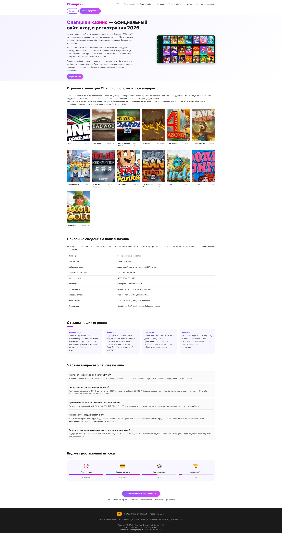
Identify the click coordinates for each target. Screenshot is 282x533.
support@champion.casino (138, 530)
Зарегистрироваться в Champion (141, 493)
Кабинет (72, 11)
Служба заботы (146, 4)
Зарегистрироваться (90, 11)
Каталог (160, 4)
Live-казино (191, 4)
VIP (117, 4)
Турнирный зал (175, 4)
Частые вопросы (207, 4)
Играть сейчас (75, 77)
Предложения (129, 4)
